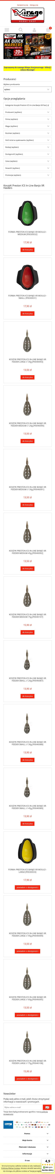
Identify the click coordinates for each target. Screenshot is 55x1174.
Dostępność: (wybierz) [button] (14, 154)
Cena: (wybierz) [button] (11, 161)
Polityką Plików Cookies (10, 1168)
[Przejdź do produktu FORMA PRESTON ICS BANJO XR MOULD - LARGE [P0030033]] (27, 851)
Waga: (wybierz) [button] (11, 126)
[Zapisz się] (47, 1107)
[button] (7, 30)
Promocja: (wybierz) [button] (13, 175)
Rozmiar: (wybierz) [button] (12, 133)
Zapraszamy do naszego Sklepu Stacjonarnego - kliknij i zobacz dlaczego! (27, 68)
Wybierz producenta (11, 84)
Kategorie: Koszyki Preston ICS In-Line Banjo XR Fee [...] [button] (27, 105)
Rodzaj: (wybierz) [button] (12, 147)
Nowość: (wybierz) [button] (12, 168)
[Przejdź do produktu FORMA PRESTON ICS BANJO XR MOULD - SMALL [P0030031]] (27, 277)
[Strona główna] (27, 15)
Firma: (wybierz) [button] (11, 119)
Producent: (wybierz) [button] (13, 112)
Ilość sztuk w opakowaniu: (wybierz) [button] (19, 140)
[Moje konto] (34, 30)
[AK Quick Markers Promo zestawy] (27, 46)
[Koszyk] (48, 30)
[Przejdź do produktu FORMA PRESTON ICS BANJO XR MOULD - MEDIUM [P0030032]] (27, 213)
